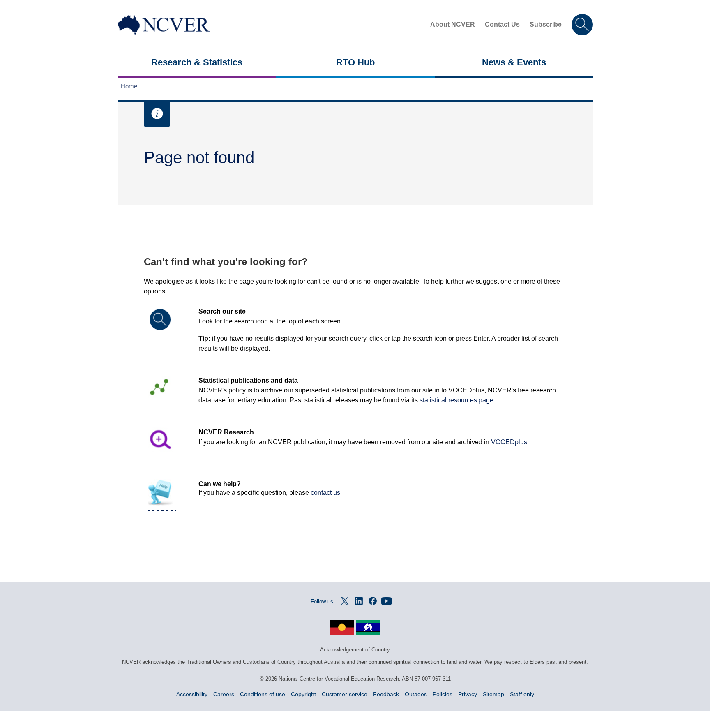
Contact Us (502, 24)
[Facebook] (373, 601)
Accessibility (191, 694)
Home (129, 86)
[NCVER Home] (164, 25)
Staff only (522, 694)
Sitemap (493, 694)
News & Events (514, 62)
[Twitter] (345, 601)
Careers (223, 694)
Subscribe (546, 24)
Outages (416, 694)
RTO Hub (355, 62)
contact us (325, 492)
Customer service (344, 694)
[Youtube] (386, 601)
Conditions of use (262, 694)
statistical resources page (456, 400)
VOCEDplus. (510, 442)
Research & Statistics (196, 62)
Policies (442, 694)
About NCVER (452, 24)
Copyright (303, 694)
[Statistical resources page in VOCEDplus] (161, 399)
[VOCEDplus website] (162, 453)
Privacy (467, 694)
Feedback (386, 694)
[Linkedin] (359, 601)
